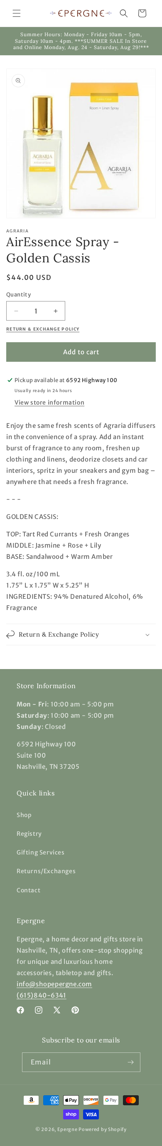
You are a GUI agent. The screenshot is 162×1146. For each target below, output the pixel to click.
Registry (29, 833)
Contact (28, 890)
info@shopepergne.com (54, 984)
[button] (16, 13)
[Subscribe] (131, 1062)
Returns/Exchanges (46, 871)
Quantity (18, 294)
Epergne (67, 1129)
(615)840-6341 (41, 995)
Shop (24, 815)
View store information (49, 402)
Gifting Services (41, 852)
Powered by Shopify (103, 1129)
